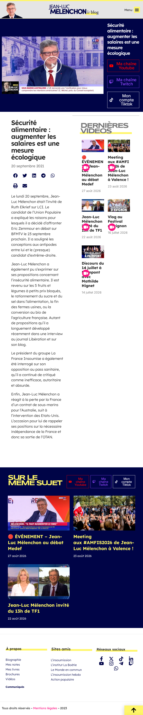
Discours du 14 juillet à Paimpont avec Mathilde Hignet (93, 274)
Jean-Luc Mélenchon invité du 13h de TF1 (92, 223)
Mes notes (13, 664)
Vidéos (10, 679)
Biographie (13, 660)
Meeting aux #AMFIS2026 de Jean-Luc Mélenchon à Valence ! (118, 168)
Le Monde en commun (66, 670)
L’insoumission (61, 660)
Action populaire (62, 679)
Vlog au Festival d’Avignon (117, 221)
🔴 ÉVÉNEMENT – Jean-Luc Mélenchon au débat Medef (35, 542)
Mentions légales (45, 708)
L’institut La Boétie (64, 665)
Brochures (13, 674)
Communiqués (15, 687)
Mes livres (13, 669)
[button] (137, 10)
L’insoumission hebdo (66, 674)
